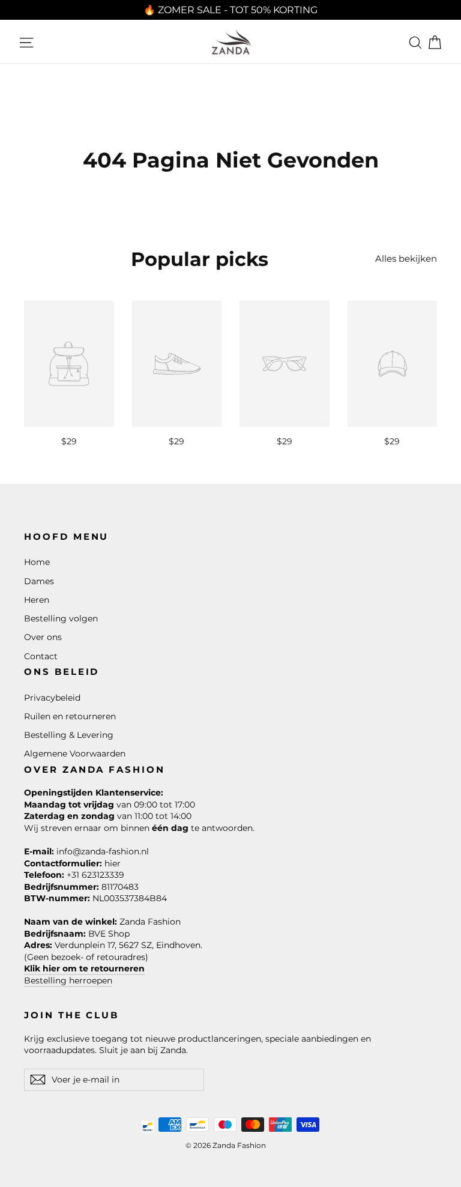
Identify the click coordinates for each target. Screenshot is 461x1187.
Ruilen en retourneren (70, 716)
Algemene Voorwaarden (74, 753)
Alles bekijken (406, 258)
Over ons (43, 637)
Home (37, 562)
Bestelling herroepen (68, 980)
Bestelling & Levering (68, 734)
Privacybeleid (52, 697)
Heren (36, 599)
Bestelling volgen (61, 618)
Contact (41, 656)
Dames (39, 581)
